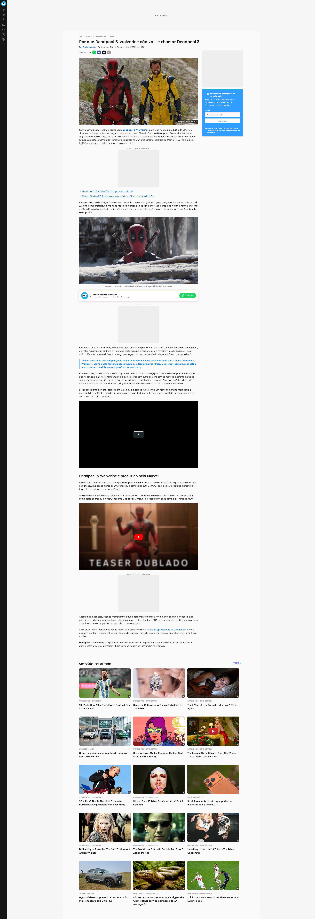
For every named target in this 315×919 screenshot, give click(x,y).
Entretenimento (100, 37)
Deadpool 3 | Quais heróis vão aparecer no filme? (107, 191)
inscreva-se (222, 121)
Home (81, 37)
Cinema (111, 37)
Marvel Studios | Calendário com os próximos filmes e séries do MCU (118, 196)
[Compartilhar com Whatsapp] (94, 52)
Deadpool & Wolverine (134, 129)
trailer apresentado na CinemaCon (168, 629)
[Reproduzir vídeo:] (138, 536)
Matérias (89, 37)
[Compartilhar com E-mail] (104, 52)
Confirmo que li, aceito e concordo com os (223, 130)
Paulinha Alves (89, 47)
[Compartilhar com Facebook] (99, 52)
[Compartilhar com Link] (109, 52)
